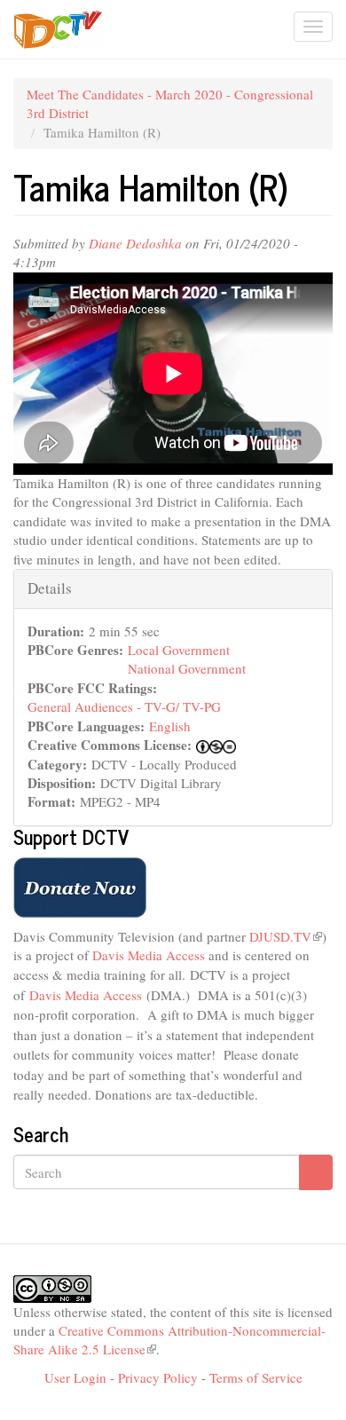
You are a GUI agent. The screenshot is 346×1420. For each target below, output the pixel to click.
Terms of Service (256, 1377)
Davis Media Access (150, 955)
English (170, 726)
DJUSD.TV (285, 936)
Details (50, 588)
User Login (75, 1377)
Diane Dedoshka (135, 243)
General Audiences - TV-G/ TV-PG (124, 706)
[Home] (58, 30)
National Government (187, 668)
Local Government (179, 650)
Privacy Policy (158, 1377)
